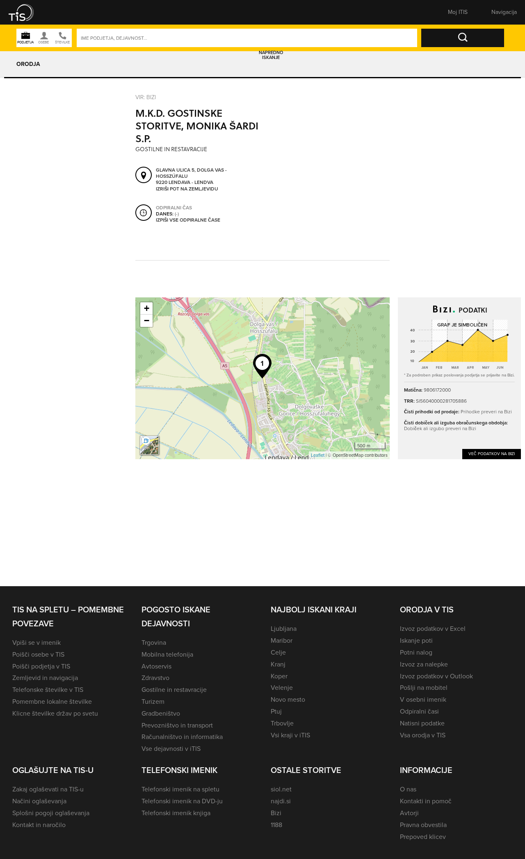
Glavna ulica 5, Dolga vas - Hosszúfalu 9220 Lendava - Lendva (191, 176)
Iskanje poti (416, 640)
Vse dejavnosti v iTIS (171, 748)
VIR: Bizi (145, 97)
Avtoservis (156, 666)
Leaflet (317, 455)
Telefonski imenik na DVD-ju (182, 801)
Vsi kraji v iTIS (290, 735)
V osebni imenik (423, 699)
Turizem (153, 701)
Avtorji (409, 813)
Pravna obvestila (423, 825)
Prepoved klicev (423, 836)
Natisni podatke (422, 723)
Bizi (276, 813)
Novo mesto (288, 699)
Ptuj (276, 711)
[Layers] (149, 445)
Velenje (282, 687)
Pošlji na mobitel (423, 687)
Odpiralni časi (419, 711)
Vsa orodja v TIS (422, 735)
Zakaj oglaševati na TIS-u (48, 789)
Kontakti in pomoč (426, 801)
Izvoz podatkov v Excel (433, 628)
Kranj (278, 664)
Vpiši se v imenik (36, 642)
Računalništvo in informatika (182, 736)
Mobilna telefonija (167, 654)
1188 (276, 825)
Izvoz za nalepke (424, 664)
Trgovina (154, 642)
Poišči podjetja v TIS (41, 666)
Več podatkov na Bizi (491, 454)
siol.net (281, 789)
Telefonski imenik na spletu (180, 789)
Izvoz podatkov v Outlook (436, 676)
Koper (279, 676)
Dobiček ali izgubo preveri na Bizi (440, 428)
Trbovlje (282, 723)
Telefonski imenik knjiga (176, 813)
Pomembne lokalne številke (52, 701)
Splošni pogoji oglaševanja (50, 813)
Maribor (281, 640)
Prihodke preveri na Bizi (486, 411)
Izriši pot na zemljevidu (187, 189)
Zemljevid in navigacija (45, 677)
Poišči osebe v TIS (38, 654)
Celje (278, 652)
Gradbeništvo (161, 713)
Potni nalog (416, 652)
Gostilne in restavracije (174, 689)
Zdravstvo (155, 677)
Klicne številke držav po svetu (55, 713)
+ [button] (146, 308)
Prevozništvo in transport (177, 725)
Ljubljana (284, 628)
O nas (408, 789)
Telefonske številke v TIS (47, 689)
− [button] (146, 320)
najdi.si (281, 801)
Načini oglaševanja (39, 801)
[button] (26, 12)
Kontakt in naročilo (39, 825)
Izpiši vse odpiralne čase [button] (188, 220)
